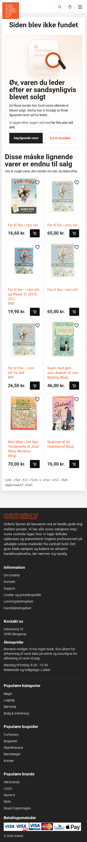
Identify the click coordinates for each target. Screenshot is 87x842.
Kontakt (9, 582)
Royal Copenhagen (17, 808)
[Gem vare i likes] (37, 182)
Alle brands (12, 782)
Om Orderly (12, 575)
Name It (9, 795)
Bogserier (10, 741)
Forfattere (11, 734)
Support (9, 588)
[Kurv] (69, 7)
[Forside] (21, 516)
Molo (7, 801)
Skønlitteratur (13, 747)
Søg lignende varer (26, 138)
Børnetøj (10, 706)
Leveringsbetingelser (18, 601)
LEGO (8, 788)
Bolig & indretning (16, 713)
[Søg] (59, 7)
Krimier (9, 761)
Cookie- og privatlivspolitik (22, 595)
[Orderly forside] (10, 10)
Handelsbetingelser (17, 608)
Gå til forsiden (60, 138)
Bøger (8, 694)
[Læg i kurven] (35, 233)
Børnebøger (12, 754)
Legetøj (9, 700)
